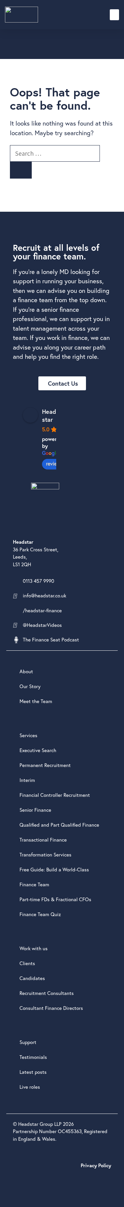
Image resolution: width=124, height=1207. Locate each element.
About (26, 671)
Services (28, 735)
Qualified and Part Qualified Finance (59, 825)
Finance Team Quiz (40, 914)
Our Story (30, 686)
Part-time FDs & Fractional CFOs (55, 899)
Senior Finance (35, 810)
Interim (27, 780)
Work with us (34, 948)
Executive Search (38, 750)
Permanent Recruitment (45, 765)
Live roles (30, 1087)
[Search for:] (55, 153)
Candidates (32, 978)
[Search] (21, 170)
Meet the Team (36, 701)
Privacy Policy (96, 1165)
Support (28, 1042)
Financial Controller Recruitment (55, 795)
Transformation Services (45, 854)
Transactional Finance (43, 840)
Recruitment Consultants (47, 993)
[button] (114, 14)
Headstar (49, 415)
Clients (27, 963)
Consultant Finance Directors (51, 1008)
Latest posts (33, 1072)
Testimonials (33, 1057)
